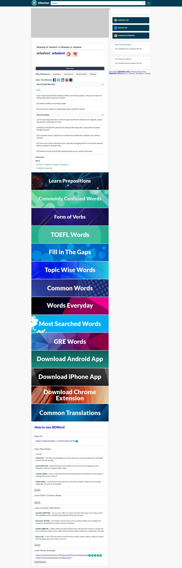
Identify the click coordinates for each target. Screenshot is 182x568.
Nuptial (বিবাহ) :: (41, 482)
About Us (124, 73)
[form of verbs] (70, 225)
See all (37, 490)
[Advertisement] (69, 23)
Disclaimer (139, 73)
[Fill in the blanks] (70, 260)
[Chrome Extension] (70, 403)
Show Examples (70, 115)
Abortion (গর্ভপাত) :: (42, 474)
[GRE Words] (70, 350)
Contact (147, 73)
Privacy (131, 73)
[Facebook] (55, 81)
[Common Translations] (70, 421)
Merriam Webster (81, 74)
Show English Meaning (70, 84)
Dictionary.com (68, 74)
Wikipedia (93, 74)
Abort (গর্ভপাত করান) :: (43, 466)
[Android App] (70, 367)
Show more (70, 68)
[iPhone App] (70, 385)
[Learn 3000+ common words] (70, 296)
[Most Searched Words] (70, 332)
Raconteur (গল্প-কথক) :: (43, 521)
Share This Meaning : (44, 80)
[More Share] (70, 81)
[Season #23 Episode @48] (98, 556)
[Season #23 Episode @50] (92, 556)
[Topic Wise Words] (70, 278)
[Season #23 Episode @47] (100, 556)
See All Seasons (40, 562)
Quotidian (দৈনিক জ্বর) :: (44, 513)
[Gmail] (67, 81)
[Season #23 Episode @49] (95, 556)
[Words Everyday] (70, 314)
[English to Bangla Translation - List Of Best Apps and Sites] (77, 442)
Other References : (43, 74)
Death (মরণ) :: (40, 458)
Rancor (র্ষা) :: (40, 536)
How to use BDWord (49, 427)
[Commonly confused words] (70, 207)
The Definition (56, 74)
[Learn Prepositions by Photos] (70, 189)
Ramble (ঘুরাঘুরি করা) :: (43, 529)
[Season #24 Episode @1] (89, 556)
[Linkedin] (63, 81)
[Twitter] (59, 81)
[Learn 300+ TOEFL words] (70, 243)
